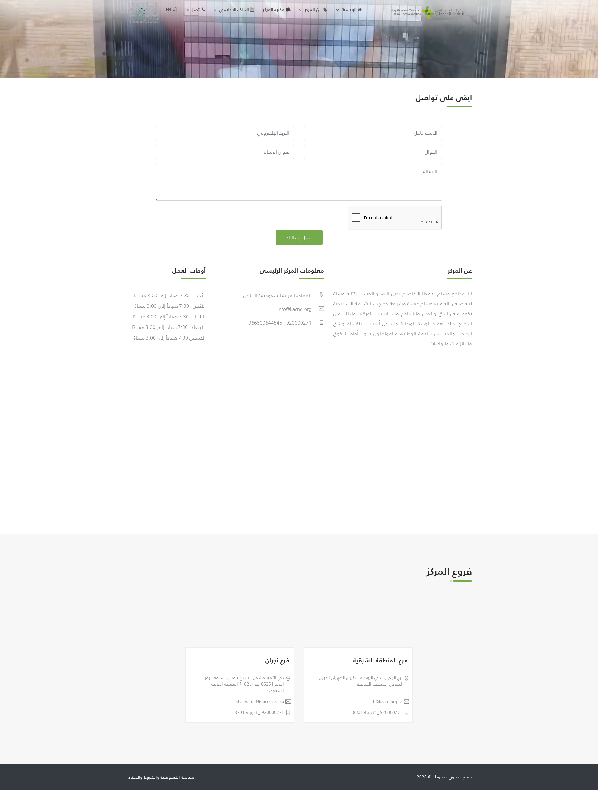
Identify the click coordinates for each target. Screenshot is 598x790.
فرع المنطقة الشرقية (380, 660)
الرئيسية (349, 9)
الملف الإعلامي (234, 9)
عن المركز (312, 9)
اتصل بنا (193, 9)
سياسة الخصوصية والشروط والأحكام (161, 777)
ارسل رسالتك (299, 237)
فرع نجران (277, 660)
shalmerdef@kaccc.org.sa (260, 702)
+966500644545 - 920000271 (278, 322)
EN (169, 9)
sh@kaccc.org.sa (387, 702)
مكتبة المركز (273, 9)
